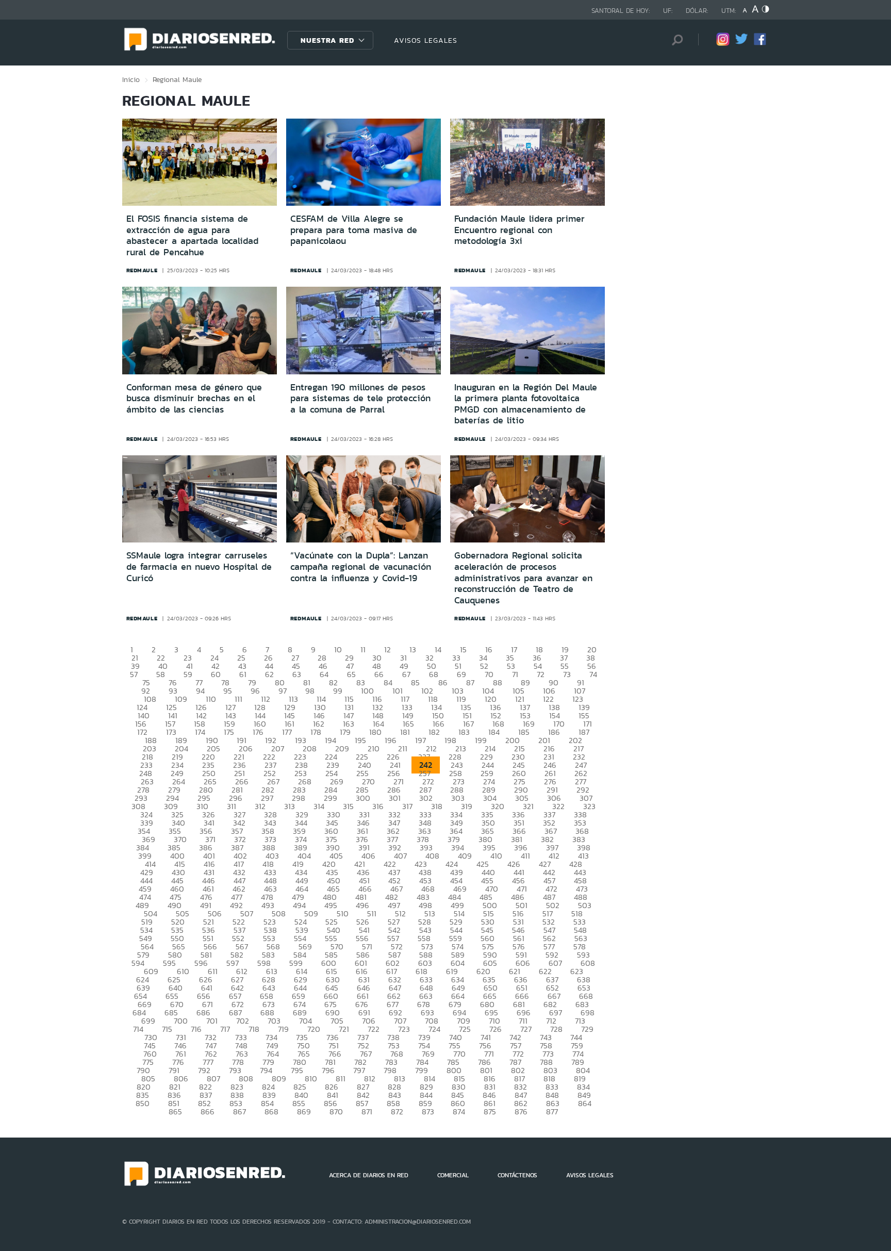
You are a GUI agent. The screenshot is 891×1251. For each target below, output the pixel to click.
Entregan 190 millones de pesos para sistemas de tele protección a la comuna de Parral (360, 398)
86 (443, 682)
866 (207, 1111)
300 (363, 798)
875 (490, 1111)
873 (428, 1111)
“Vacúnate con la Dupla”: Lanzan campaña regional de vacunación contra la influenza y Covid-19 (360, 566)
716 (196, 1029)
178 (315, 732)
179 (345, 732)
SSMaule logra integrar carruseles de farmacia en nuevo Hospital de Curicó (199, 566)
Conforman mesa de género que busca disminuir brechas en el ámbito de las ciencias (194, 398)
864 (584, 1103)
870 (336, 1111)
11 (363, 649)
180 (375, 732)
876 (521, 1111)
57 (134, 674)
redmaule (142, 270)
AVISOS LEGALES (425, 40)
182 (434, 732)
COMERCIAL (453, 1175)
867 (239, 1111)
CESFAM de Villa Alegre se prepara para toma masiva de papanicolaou (353, 230)
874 (459, 1111)
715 (167, 1029)
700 (181, 1020)
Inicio (131, 79)
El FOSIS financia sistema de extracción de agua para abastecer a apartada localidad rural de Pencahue (192, 235)
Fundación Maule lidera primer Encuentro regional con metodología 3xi (519, 230)
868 (271, 1111)
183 (464, 732)
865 (175, 1111)
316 (378, 806)
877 (552, 1111)
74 (593, 674)
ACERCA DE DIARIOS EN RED (368, 1175)
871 (366, 1111)
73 (567, 674)
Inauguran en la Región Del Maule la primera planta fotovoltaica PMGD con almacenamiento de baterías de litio (525, 404)
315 (348, 806)
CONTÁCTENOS (517, 1175)
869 (304, 1111)
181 (405, 732)
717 (225, 1029)
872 (397, 1111)
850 (143, 1103)
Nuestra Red (327, 40)
